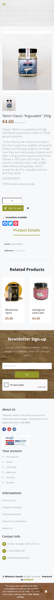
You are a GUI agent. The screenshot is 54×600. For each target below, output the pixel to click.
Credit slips (11, 467)
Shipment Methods (13, 507)
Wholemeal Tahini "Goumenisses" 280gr (13, 311)
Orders (9, 462)
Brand (7, 244)
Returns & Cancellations (15, 521)
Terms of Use (10, 500)
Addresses (11, 472)
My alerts (10, 482)
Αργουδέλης (17, 244)
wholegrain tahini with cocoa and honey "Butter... (38, 311)
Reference (9, 250)
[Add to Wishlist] (28, 208)
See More (25, 422)
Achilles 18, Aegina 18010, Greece (23, 543)
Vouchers (10, 477)
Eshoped (28, 579)
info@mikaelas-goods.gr (18, 557)
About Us (8, 528)
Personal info (12, 456)
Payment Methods (12, 514)
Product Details (26, 230)
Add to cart (15, 208)
